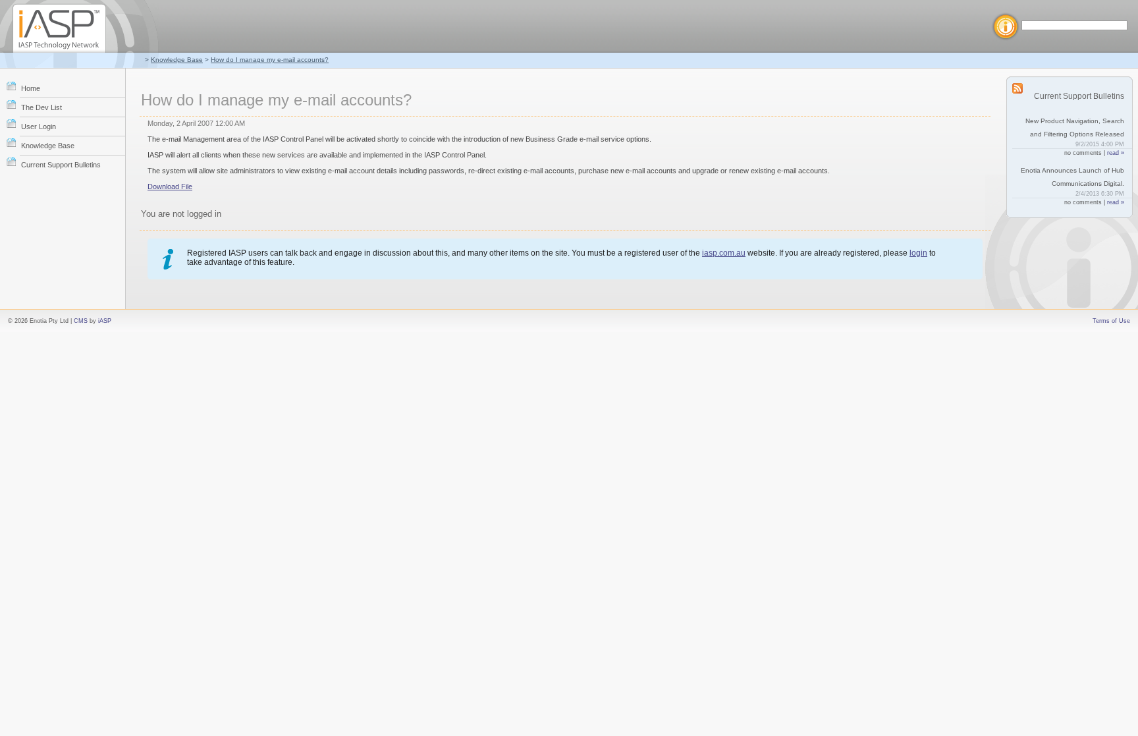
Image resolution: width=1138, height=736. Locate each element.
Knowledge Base (177, 59)
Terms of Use (1111, 321)
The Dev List (41, 107)
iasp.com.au (723, 253)
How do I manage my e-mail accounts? (270, 59)
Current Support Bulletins (61, 165)
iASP (104, 321)
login (918, 253)
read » (1115, 153)
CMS (81, 321)
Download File (170, 186)
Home (30, 88)
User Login (38, 126)
